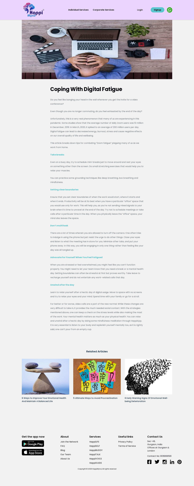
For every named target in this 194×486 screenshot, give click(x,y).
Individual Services (78, 9)
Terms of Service (127, 446)
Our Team (65, 454)
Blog (62, 450)
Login (140, 9)
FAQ (62, 446)
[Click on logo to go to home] (34, 9)
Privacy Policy (125, 441)
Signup (157, 9)
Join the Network (69, 441)
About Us (65, 458)
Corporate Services (103, 9)
